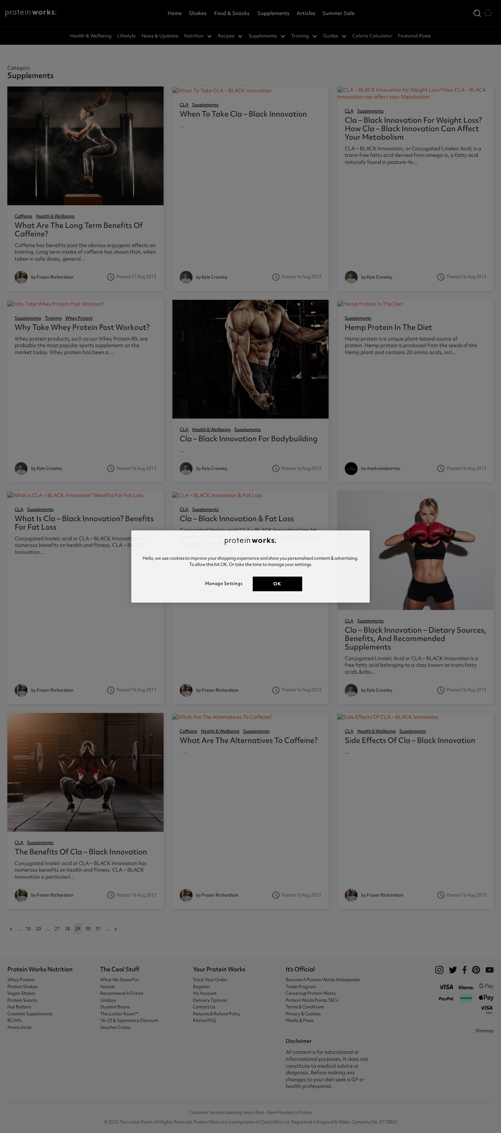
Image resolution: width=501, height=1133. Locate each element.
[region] (250, 566)
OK (277, 584)
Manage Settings (223, 583)
